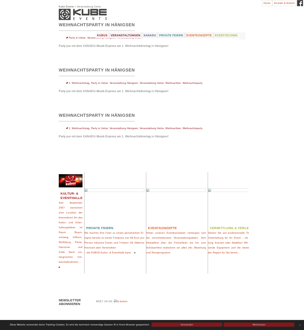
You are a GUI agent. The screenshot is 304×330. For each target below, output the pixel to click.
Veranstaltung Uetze (152, 83)
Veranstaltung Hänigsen (124, 83)
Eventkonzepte (199, 35)
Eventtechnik (226, 35)
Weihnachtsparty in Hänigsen (97, 70)
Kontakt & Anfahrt (284, 3)
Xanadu (150, 35)
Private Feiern (171, 35)
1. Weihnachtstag (79, 83)
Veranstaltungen (125, 35)
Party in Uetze (77, 37)
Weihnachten (173, 83)
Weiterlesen (258, 324)
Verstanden (186, 324)
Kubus (102, 35)
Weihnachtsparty (193, 83)
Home (267, 3)
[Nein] (299, 325)
